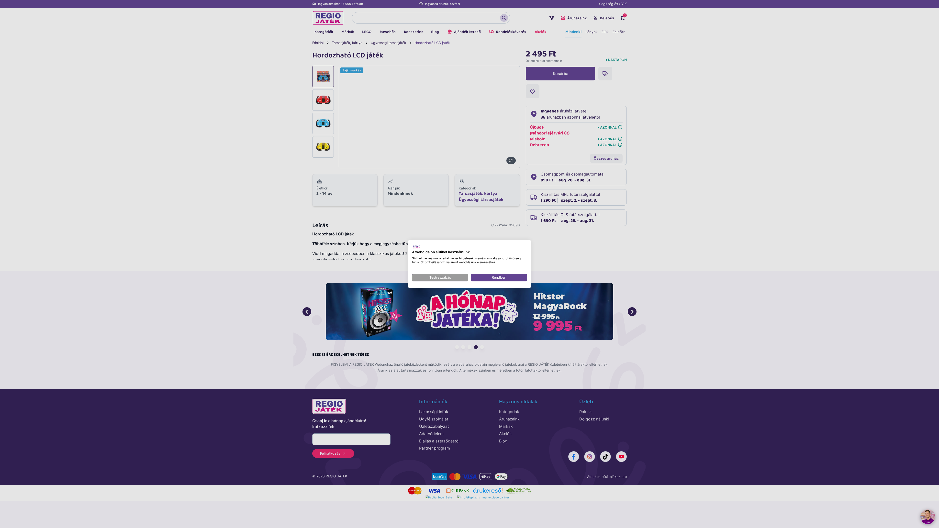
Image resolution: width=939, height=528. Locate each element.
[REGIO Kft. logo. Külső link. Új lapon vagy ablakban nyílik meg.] (416, 247)
